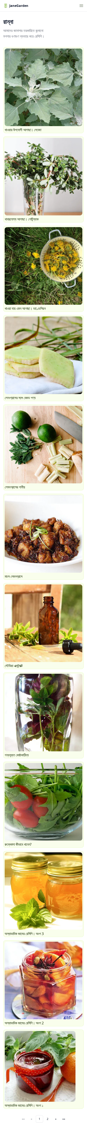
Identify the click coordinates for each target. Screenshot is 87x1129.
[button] (55, 1119)
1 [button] (39, 1119)
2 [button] (47, 1119)
